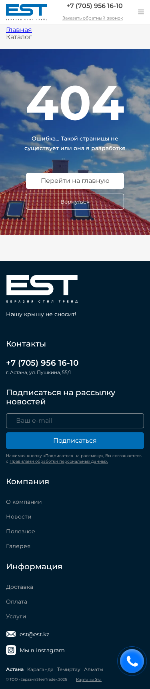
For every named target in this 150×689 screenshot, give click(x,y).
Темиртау (68, 669)
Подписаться (75, 440)
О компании (24, 501)
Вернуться (75, 201)
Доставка (19, 586)
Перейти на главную (75, 180)
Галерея (18, 546)
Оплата (16, 601)
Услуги (16, 616)
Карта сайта (89, 679)
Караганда (40, 669)
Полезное (20, 531)
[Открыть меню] (141, 12)
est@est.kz (34, 634)
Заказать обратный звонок (92, 18)
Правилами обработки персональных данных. (59, 461)
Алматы (93, 669)
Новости (19, 516)
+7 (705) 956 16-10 (94, 6)
